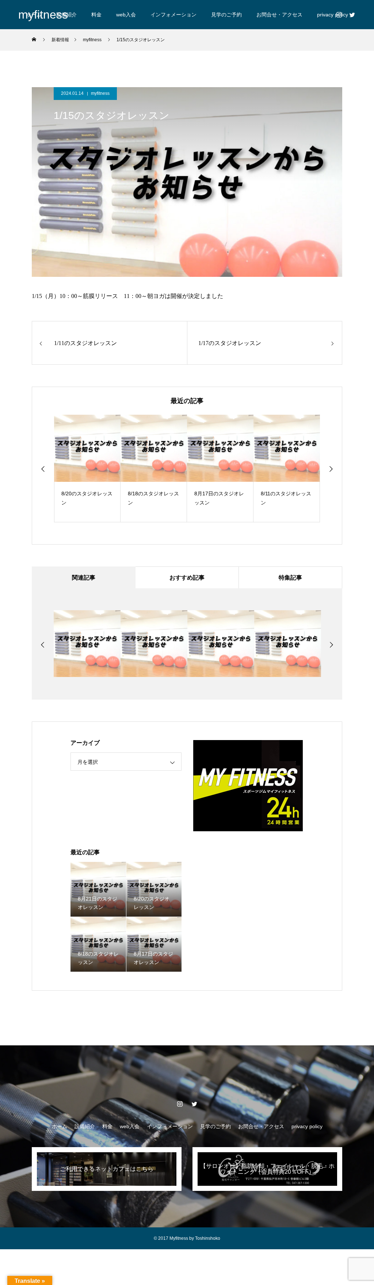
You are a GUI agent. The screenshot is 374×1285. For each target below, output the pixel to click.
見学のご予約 (226, 15)
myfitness (100, 93)
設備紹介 (85, 1126)
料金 (96, 15)
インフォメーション (173, 15)
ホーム (59, 1126)
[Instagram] (339, 14)
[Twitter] (352, 14)
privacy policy (307, 1126)
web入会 (126, 15)
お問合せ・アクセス (279, 15)
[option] (87, 468)
